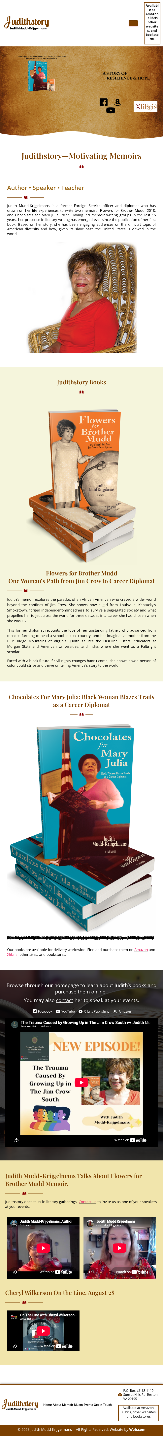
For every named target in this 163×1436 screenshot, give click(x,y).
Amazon (141, 949)
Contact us (87, 1201)
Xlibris (12, 954)
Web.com (137, 1429)
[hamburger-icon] (133, 23)
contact (64, 1000)
